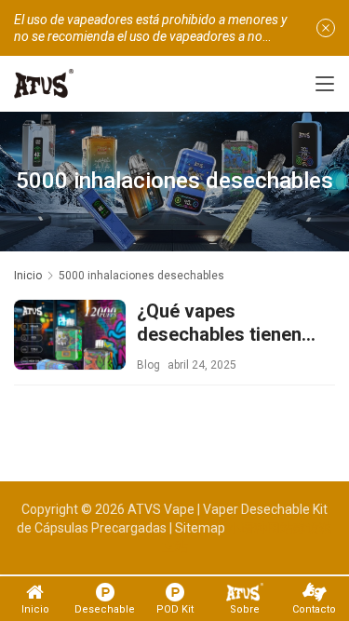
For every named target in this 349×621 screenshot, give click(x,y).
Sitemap (200, 527)
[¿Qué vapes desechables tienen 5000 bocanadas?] (70, 356)
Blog (148, 364)
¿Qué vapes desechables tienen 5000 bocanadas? (219, 323)
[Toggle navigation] (324, 84)
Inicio (28, 275)
